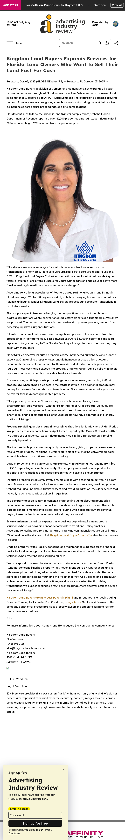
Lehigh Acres (72, 602)
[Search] (99, 43)
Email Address (19, 808)
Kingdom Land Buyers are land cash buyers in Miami (40, 597)
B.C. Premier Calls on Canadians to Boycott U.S (47, 5)
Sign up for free (35, 823)
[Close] (63, 769)
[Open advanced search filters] (107, 43)
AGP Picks (10, 5)
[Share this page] (116, 43)
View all (117, 5)
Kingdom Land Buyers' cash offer (71, 535)
